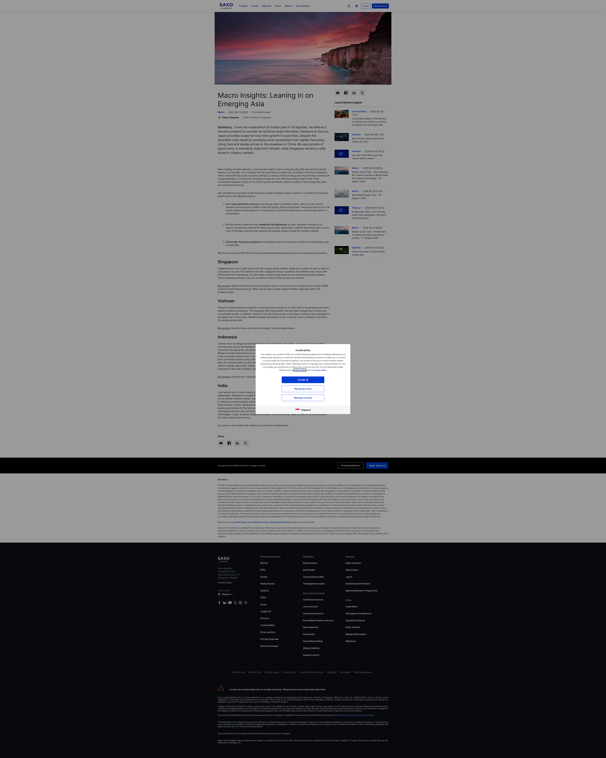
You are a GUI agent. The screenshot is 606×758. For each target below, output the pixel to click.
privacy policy (319, 370)
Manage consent (303, 397)
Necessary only (303, 388)
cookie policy (300, 370)
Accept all (303, 379)
